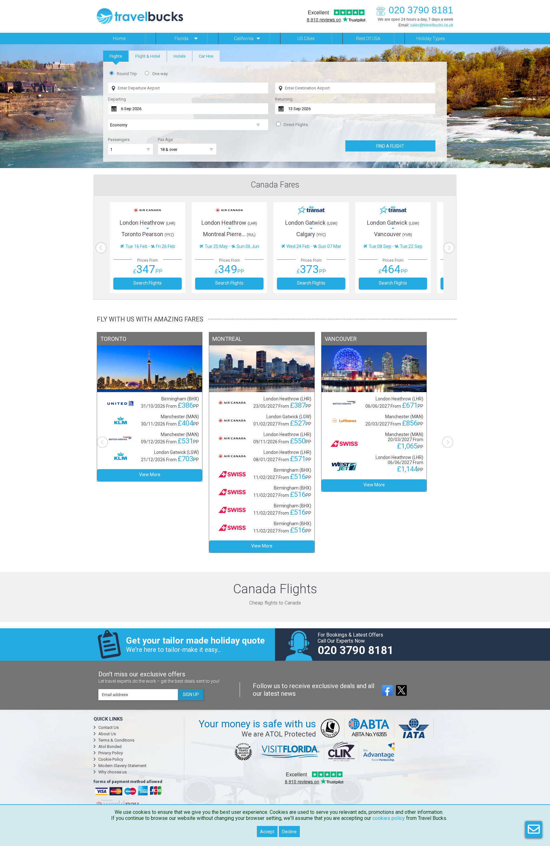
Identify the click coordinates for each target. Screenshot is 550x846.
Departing (117, 99)
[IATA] (414, 728)
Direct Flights (296, 124)
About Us (107, 733)
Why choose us (112, 772)
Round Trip (127, 73)
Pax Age (165, 139)
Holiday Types (430, 38)
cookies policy (388, 818)
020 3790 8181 (421, 10)
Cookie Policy (110, 759)
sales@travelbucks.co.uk (431, 25)
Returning (284, 99)
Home (119, 38)
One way (160, 73)
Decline (289, 831)
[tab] (115, 56)
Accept (267, 831)
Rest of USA (368, 38)
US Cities (306, 38)
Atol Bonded (110, 746)
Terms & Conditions (116, 740)
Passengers (119, 139)
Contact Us (108, 727)
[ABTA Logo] (369, 728)
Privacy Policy (110, 753)
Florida (181, 38)
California (243, 38)
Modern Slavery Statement (122, 765)
